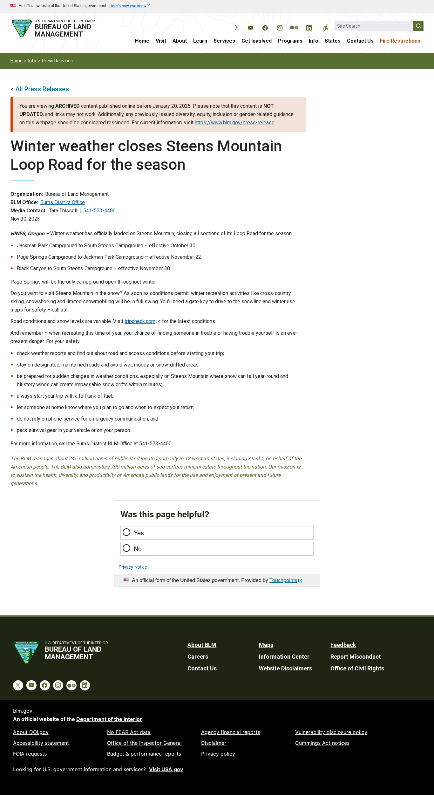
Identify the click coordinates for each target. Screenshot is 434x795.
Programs (290, 41)
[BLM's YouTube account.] (250, 27)
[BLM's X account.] (236, 23)
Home (142, 41)
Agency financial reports (230, 732)
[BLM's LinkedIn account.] (309, 27)
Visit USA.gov (166, 769)
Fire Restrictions (400, 41)
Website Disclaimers (285, 668)
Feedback (343, 644)
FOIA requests (30, 753)
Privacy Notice (133, 567)
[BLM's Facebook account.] (265, 27)
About (180, 41)
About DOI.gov (31, 732)
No (138, 548)
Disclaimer (213, 743)
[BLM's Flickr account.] (294, 23)
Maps (266, 644)
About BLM (201, 644)
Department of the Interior (109, 719)
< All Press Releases (39, 89)
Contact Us (360, 41)
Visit (161, 41)
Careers (197, 656)
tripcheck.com (140, 321)
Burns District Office (62, 202)
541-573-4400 (99, 211)
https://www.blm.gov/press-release (235, 123)
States (333, 41)
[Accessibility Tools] (325, 27)
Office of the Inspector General (144, 743)
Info (313, 41)
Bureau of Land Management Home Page (60, 28)
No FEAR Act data (129, 732)
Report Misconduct (355, 656)
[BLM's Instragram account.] (280, 27)
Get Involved (256, 41)
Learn (200, 41)
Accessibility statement (41, 743)
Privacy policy (218, 753)
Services (224, 41)
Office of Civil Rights (357, 668)
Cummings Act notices (322, 743)
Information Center (284, 656)
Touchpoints (283, 580)
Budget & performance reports (144, 753)
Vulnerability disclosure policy (331, 732)
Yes (139, 532)
